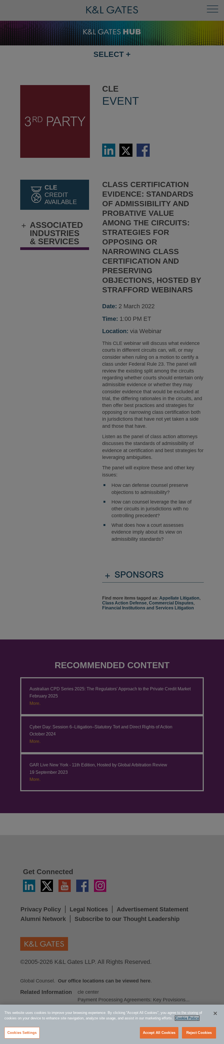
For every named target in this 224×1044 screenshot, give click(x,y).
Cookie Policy (187, 1018)
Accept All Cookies (159, 1033)
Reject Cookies (199, 1033)
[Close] (215, 1013)
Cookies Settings (22, 1033)
